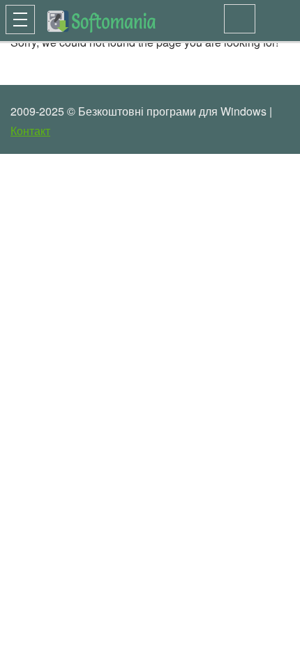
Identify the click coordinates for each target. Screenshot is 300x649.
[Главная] (78, 19)
